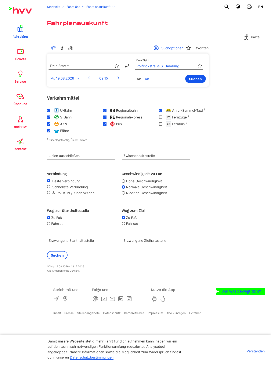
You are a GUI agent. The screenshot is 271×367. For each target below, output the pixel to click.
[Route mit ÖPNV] (54, 48)
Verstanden (256, 351)
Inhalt (57, 313)
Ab (139, 79)
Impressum (155, 313)
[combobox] (84, 66)
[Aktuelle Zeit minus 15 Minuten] (89, 78)
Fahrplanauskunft (98, 6)
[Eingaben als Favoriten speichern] (116, 66)
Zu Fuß (56, 218)
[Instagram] (130, 299)
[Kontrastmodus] (238, 6)
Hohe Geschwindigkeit (144, 181)
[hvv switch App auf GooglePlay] (155, 299)
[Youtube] (104, 299)
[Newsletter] (113, 299)
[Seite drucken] (249, 7)
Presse (69, 313)
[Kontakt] (57, 299)
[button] (20, 31)
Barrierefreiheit (134, 313)
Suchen (195, 79)
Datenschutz (112, 313)
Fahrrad (57, 223)
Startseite (53, 6)
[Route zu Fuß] (63, 48)
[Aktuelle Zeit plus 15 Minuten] (118, 78)
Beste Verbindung (65, 181)
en (260, 7)
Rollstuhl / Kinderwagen (74, 193)
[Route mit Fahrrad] (71, 48)
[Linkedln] (121, 299)
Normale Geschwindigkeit (146, 187)
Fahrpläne (73, 6)
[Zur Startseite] (20, 10)
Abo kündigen (176, 313)
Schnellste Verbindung (69, 187)
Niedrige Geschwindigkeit (146, 193)
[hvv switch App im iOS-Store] (163, 299)
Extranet (195, 313)
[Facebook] (96, 299)
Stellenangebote (88, 313)
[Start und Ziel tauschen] (127, 66)
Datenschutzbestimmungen (91, 357)
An (147, 79)
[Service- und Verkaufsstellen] (66, 299)
